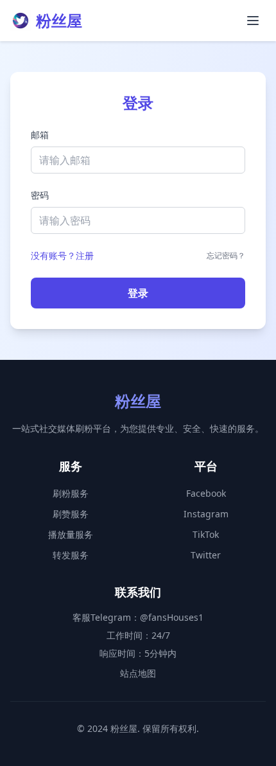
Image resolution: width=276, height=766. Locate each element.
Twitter (206, 555)
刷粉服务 (71, 493)
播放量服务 (70, 534)
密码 (40, 195)
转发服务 (71, 555)
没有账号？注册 (62, 255)
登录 (138, 293)
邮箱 (40, 135)
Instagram (206, 514)
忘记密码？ (226, 256)
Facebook (206, 493)
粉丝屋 (59, 20)
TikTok (206, 534)
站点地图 (138, 673)
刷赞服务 (71, 514)
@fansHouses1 (171, 617)
